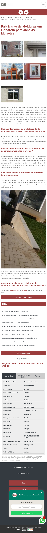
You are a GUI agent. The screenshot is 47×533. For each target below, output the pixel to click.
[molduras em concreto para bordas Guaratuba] (35, 49)
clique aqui (24, 290)
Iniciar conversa (26, 513)
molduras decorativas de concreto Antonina (15, 323)
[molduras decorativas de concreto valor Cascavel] (35, 71)
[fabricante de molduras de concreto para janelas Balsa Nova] (12, 94)
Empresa (23, 489)
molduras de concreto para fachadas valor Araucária (18, 330)
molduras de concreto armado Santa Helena (15, 334)
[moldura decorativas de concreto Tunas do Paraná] (12, 49)
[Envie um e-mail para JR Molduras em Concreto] (26, 12)
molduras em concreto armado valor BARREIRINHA (18, 319)
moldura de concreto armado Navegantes (15, 311)
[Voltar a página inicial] (7, 4)
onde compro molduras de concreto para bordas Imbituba (20, 315)
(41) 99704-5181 (13, 290)
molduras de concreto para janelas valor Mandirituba (18, 346)
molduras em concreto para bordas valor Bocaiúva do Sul (20, 338)
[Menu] (43, 4)
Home (23, 483)
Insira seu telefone (27, 502)
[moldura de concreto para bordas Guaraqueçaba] (12, 71)
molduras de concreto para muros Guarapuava (16, 342)
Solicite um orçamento (24, 297)
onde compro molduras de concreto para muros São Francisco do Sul (23, 326)
